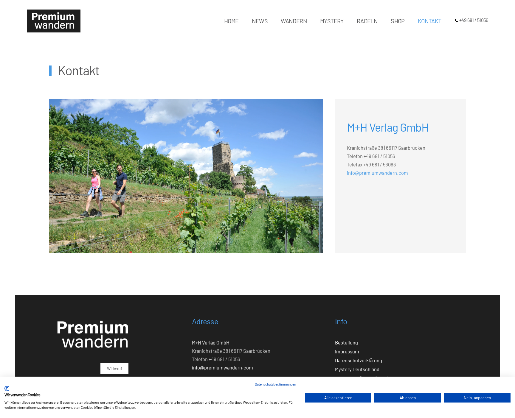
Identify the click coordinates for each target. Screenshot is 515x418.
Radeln (367, 20)
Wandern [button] (294, 20)
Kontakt (429, 20)
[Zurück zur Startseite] (53, 21)
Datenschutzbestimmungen (275, 384)
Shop (398, 20)
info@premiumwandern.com (377, 173)
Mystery (332, 20)
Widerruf (114, 368)
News (260, 20)
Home (231, 20)
